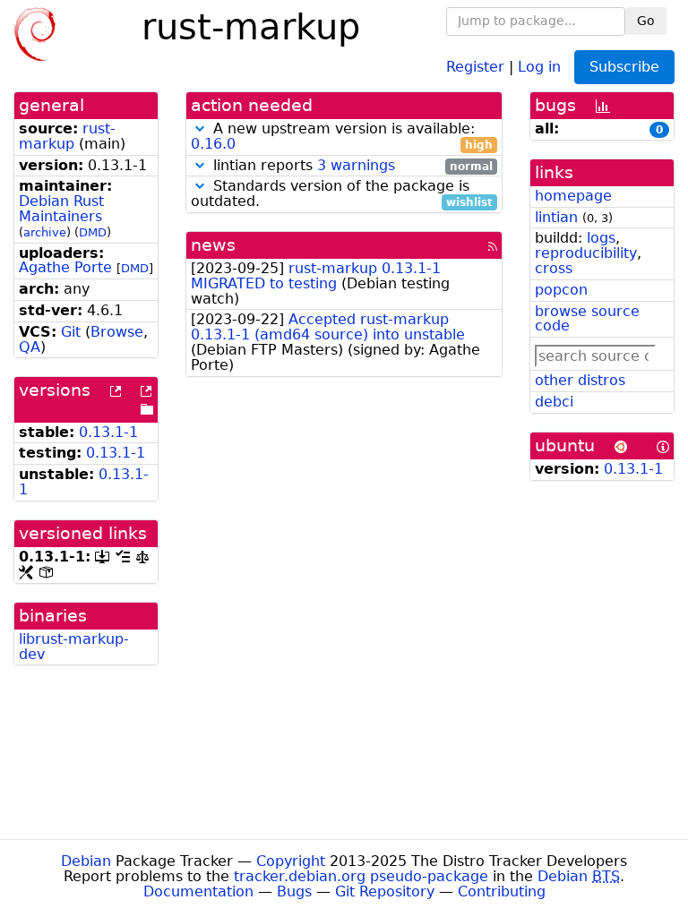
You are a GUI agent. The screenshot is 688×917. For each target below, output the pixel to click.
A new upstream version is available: (342, 137)
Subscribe (624, 66)
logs (601, 237)
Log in (539, 65)
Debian (86, 861)
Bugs (294, 891)
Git (71, 331)
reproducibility (586, 252)
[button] (199, 128)
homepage (573, 195)
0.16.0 (213, 143)
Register (475, 65)
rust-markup (67, 136)
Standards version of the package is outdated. (342, 194)
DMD (93, 232)
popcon (561, 289)
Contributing (502, 891)
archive (44, 232)
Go (646, 20)
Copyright (290, 861)
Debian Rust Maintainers (61, 209)
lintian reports (351, 166)
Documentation (198, 891)
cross (553, 268)
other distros (580, 380)
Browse (116, 331)
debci (554, 401)
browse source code (587, 319)
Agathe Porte (65, 267)
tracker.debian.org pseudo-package (361, 876)
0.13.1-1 (108, 432)
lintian (556, 217)
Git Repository (384, 891)
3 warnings (356, 165)
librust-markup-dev (74, 646)
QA (29, 347)
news (213, 245)
